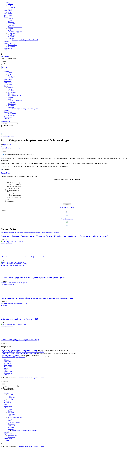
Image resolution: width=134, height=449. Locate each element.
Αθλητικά (11, 22)
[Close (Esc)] (1, 381)
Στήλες (6, 17)
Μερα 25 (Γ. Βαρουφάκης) (14, 197)
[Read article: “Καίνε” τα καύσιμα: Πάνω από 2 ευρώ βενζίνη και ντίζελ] (67, 247)
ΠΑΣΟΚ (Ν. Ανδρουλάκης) (15, 186)
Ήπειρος (6, 2)
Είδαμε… (11, 25)
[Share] (3, 381)
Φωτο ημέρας (8, 15)
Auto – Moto (11, 23)
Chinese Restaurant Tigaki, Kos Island (13, 357)
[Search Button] (18, 386)
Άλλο (8, 199)
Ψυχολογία (11, 36)
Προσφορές (11, 33)
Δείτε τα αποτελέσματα (67, 207)
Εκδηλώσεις (8, 13)
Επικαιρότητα (8, 10)
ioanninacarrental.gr (67, 219)
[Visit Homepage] (5, 56)
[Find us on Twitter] (1, 55)
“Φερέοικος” (11, 35)
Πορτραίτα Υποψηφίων (15, 32)
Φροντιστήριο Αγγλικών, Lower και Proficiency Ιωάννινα (19, 350)
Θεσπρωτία (11, 7)
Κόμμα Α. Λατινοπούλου (14, 195)
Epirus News (8, 43)
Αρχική (3, 136)
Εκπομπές (11, 38)
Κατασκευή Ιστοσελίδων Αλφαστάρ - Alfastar (31, 378)
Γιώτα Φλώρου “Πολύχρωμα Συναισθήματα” (25, 40)
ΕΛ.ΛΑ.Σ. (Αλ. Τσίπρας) (14, 184)
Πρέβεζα (10, 9)
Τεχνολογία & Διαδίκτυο (15, 27)
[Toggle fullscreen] (5, 381)
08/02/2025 (4, 146)
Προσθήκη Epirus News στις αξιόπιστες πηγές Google (19, 154)
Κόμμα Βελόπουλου (13, 188)
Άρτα (9, 5)
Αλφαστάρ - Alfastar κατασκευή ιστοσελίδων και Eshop (19, 353)
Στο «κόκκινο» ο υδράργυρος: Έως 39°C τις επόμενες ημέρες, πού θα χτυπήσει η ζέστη (33, 277)
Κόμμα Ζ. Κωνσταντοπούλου (15, 194)
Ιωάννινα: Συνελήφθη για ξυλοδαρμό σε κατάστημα (20, 340)
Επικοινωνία (8, 48)
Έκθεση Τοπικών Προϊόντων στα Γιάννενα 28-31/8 (19, 319)
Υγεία (9, 30)
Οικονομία (7, 12)
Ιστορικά (10, 28)
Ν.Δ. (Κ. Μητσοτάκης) (13, 183)
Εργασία (6, 41)
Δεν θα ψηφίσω (11, 201)
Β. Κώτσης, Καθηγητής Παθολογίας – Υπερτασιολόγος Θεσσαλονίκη (23, 352)
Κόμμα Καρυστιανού (13, 190)
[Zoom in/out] (7, 381)
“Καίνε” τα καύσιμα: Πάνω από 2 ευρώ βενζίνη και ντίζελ (22, 257)
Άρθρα (10, 20)
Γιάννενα (10, 4)
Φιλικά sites (11, 46)
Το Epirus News (12, 45)
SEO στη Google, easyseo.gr (10, 355)
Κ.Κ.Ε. (9, 192)
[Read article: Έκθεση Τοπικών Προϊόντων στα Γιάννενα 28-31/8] (67, 309)
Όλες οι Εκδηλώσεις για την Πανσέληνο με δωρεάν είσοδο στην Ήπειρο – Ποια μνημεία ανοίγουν (37, 298)
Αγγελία (6, 50)
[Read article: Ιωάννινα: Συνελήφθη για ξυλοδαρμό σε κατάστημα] (67, 330)
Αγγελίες (10, 18)
